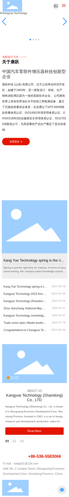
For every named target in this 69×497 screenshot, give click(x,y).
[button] (30, 39)
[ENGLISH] (56, 5)
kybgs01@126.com (26, 463)
